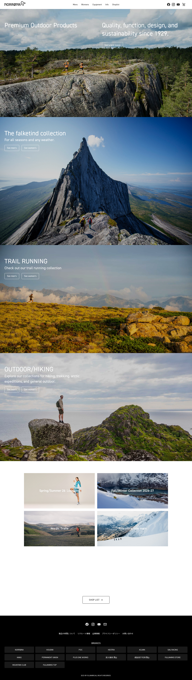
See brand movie (112, 45)
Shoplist (115, 4)
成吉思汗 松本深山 (142, 657)
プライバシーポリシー (111, 633)
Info (107, 4)
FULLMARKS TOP (50, 664)
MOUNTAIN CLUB (19, 664)
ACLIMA (142, 649)
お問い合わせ (127, 633)
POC (80, 649)
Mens (75, 4)
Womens (85, 4)
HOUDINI (49, 649)
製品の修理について (67, 633)
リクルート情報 (83, 633)
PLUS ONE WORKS (80, 657)
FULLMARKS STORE (173, 657)
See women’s (30, 147)
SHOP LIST (94, 599)
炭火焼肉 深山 (111, 657)
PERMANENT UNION (50, 657)
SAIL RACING (173, 649)
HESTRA (111, 649)
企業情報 (96, 633)
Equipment (97, 4)
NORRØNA (19, 649)
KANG (19, 657)
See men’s (12, 147)
